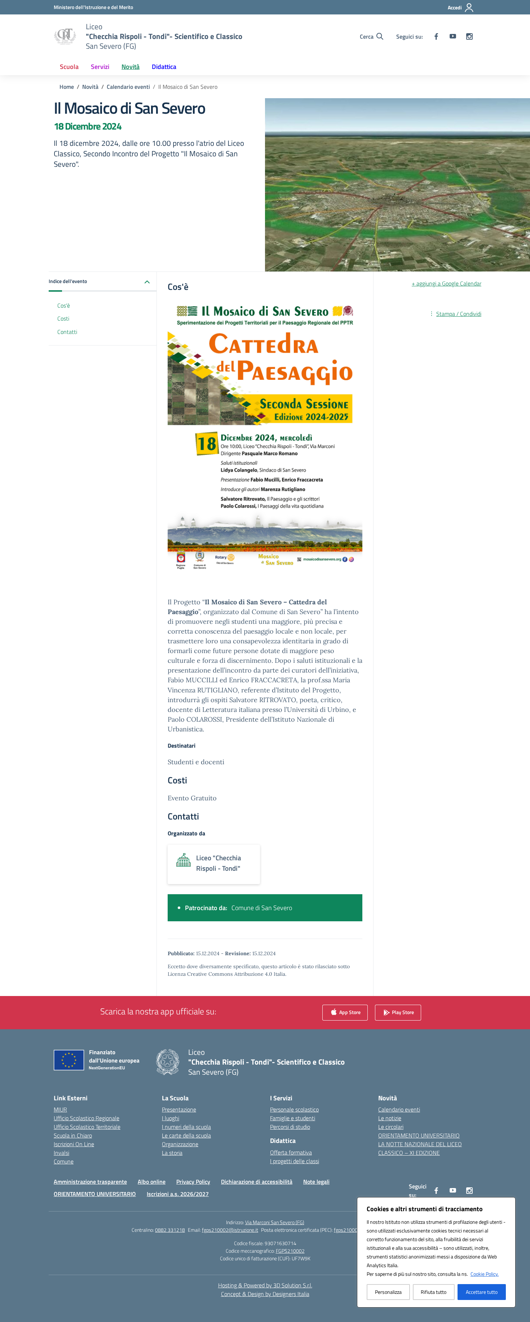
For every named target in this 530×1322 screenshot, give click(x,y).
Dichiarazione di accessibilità (256, 1181)
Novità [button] (131, 66)
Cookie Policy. (485, 1274)
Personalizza (388, 1292)
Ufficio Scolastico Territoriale (87, 1126)
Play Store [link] (402, 1012)
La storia (172, 1152)
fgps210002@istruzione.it (230, 1230)
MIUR (60, 1109)
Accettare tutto (482, 1292)
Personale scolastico (294, 1109)
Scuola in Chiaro (73, 1135)
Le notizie (389, 1118)
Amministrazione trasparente (90, 1181)
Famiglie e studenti (292, 1118)
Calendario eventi (399, 1109)
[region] (436, 1252)
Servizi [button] (100, 66)
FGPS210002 (290, 1250)
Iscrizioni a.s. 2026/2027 (178, 1194)
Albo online (151, 1181)
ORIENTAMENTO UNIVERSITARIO (419, 1135)
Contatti (67, 332)
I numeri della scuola (186, 1126)
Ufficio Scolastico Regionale (86, 1118)
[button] (103, 282)
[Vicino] (508, 1203)
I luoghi (170, 1118)
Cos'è (63, 305)
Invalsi (61, 1152)
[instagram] (469, 36)
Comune (64, 1161)
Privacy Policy (193, 1181)
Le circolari (390, 1126)
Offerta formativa (291, 1152)
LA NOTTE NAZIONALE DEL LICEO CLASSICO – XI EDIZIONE (420, 1148)
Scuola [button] (69, 66)
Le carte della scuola (186, 1135)
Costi (63, 318)
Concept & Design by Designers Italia (265, 1294)
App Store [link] (349, 1012)
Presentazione (179, 1109)
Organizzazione (180, 1144)
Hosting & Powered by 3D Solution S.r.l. (265, 1285)
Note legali (316, 1181)
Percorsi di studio (290, 1126)
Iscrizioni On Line (74, 1144)
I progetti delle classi (294, 1161)
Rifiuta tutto (433, 1292)
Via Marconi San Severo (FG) (274, 1222)
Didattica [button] (164, 66)
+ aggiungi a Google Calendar (446, 283)
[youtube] (453, 36)
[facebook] (436, 36)
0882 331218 (170, 1230)
